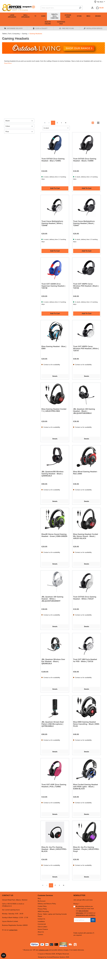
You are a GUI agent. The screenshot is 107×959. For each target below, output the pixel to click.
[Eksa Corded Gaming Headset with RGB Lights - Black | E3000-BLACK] (86, 769)
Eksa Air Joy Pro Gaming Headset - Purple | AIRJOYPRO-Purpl (86, 849)
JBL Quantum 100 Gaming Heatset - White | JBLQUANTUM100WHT (52, 599)
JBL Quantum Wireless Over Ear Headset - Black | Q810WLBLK (53, 661)
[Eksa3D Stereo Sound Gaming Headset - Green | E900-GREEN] (54, 519)
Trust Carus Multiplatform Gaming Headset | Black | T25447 (84, 223)
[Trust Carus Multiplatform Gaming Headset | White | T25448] (54, 206)
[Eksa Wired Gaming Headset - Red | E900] (86, 456)
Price (7, 131)
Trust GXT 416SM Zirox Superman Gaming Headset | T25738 (53, 286)
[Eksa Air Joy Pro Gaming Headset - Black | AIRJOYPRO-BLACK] (54, 832)
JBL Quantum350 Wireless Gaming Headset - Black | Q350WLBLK (52, 474)
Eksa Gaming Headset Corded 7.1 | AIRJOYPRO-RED (53, 410)
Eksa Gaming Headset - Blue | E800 (53, 347)
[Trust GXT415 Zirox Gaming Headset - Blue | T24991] (54, 143)
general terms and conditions (85, 915)
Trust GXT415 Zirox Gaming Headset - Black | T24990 (84, 160)
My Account (41, 901)
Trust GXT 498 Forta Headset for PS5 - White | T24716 (85, 660)
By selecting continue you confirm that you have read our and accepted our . (86, 910)
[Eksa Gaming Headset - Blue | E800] (54, 331)
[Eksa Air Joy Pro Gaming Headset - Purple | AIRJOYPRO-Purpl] (86, 832)
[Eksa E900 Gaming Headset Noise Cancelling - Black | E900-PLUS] (86, 706)
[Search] (80, 8)
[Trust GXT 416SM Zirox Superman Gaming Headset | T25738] (54, 268)
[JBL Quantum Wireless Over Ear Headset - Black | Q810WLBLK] (54, 644)
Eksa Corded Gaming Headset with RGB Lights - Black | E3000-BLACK (85, 787)
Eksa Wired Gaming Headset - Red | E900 (85, 473)
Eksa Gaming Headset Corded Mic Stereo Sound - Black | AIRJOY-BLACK (85, 536)
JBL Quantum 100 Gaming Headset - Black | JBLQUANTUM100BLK (84, 411)
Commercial (42, 924)
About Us (41, 932)
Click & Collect (42, 926)
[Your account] (92, 8)
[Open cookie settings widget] (3, 955)
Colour (8, 126)
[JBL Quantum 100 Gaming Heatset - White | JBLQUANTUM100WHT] (54, 581)
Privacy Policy (42, 909)
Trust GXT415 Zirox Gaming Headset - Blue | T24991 (52, 160)
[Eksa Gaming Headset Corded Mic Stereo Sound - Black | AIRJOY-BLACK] (86, 519)
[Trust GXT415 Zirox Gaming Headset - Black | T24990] (86, 143)
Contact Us (41, 919)
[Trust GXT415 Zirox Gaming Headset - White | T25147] (86, 581)
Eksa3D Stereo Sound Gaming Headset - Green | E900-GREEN (54, 535)
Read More (8, 63)
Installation (41, 921)
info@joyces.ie (7, 906)
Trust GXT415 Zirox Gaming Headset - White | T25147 (84, 598)
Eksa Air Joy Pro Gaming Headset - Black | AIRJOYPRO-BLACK (54, 849)
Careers (40, 934)
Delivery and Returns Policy (47, 903)
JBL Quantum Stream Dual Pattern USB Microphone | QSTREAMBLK (52, 724)
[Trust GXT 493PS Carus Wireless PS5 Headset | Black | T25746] (86, 268)
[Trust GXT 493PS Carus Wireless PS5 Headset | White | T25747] (86, 331)
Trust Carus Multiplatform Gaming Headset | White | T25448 (52, 223)
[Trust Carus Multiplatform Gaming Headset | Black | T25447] (86, 206)
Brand (8, 121)
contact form (13, 930)
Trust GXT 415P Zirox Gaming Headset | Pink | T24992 (53, 786)
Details (54, 376)
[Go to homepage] (17, 7)
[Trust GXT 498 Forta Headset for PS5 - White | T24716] (86, 644)
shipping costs (43, 950)
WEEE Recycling (43, 911)
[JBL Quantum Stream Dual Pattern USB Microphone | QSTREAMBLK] (54, 706)
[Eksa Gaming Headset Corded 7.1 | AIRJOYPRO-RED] (54, 394)
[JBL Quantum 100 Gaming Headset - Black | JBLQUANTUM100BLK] (86, 394)
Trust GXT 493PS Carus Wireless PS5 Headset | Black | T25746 (86, 286)
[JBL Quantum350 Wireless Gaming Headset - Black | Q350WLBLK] (54, 456)
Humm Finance (43, 929)
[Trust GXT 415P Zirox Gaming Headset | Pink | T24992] (54, 769)
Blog (39, 898)
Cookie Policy (42, 906)
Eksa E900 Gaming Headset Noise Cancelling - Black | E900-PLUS (86, 724)
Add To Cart (55, 188)
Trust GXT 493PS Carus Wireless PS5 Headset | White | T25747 (86, 348)
